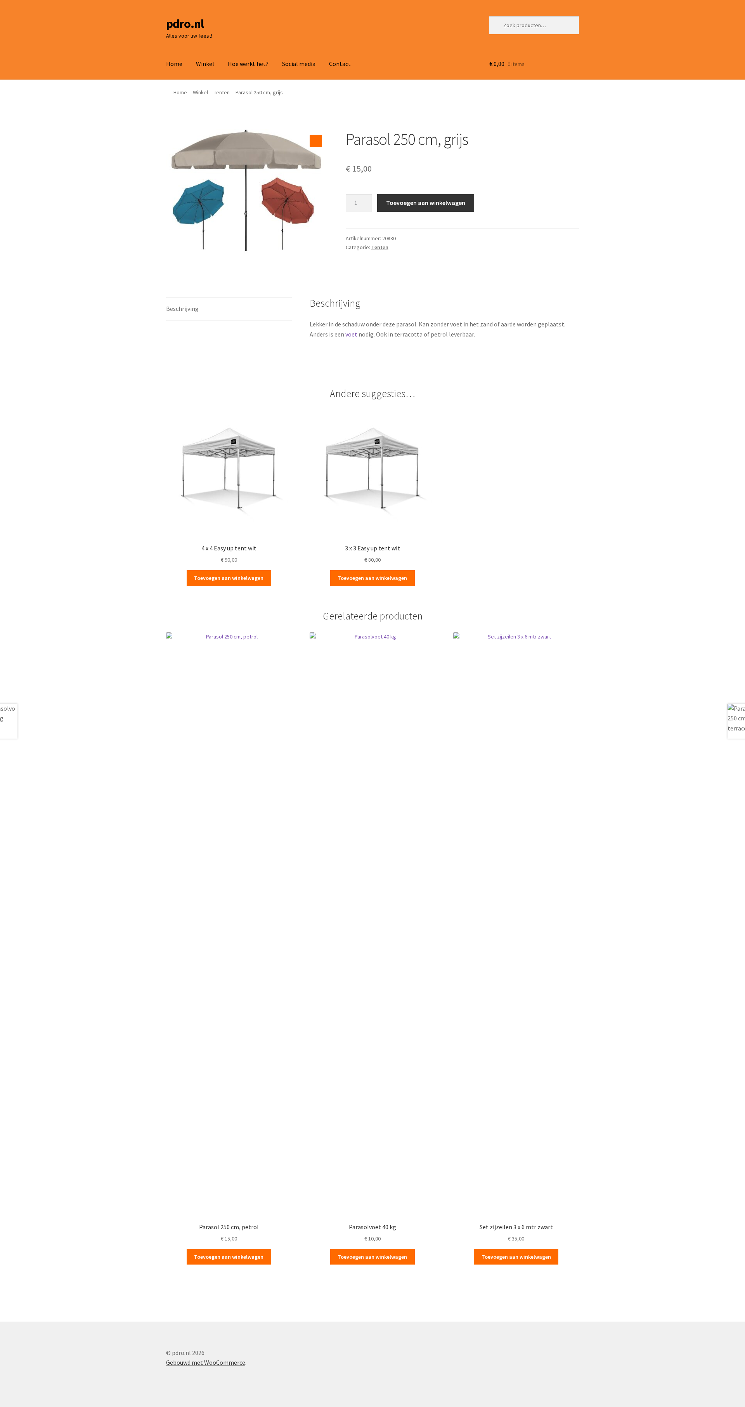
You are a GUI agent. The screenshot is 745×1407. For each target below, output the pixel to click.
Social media (298, 64)
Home (174, 64)
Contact (340, 64)
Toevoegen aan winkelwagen (425, 202)
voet (351, 334)
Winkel (205, 64)
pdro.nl (185, 23)
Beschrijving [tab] (182, 308)
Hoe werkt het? (248, 64)
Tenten (222, 92)
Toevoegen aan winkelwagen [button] (228, 577)
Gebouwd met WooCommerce (205, 1362)
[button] (316, 141)
